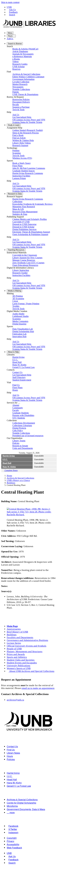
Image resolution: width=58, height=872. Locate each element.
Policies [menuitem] (15, 443)
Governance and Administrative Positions (27, 640)
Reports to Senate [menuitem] (20, 446)
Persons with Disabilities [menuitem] (23, 415)
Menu (10, 33)
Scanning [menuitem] (16, 153)
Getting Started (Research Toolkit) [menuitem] (27, 130)
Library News (13, 752)
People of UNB (14, 648)
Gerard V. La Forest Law (19, 786)
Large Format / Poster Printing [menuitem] (25, 303)
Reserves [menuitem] (16, 69)
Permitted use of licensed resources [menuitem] (27, 435)
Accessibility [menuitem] (13, 844)
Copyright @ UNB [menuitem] (21, 222)
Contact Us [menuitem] (17, 372)
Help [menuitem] (13, 352)
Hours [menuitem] (15, 390)
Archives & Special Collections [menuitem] (26, 74)
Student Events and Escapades (22, 662)
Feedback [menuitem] (13, 859)
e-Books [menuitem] (16, 59)
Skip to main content (10, 2)
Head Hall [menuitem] (17, 362)
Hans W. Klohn (9, 467)
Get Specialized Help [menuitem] (21, 117)
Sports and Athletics (17, 657)
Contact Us (12, 746)
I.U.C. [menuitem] (15, 359)
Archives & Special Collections (20, 478)
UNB (9, 7)
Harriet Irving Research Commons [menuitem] (27, 173)
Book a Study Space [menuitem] (21, 163)
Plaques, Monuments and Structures (24, 651)
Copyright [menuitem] (11, 838)
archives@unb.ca (15, 700)
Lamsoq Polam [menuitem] (19, 178)
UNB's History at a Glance (18, 480)
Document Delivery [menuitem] (21, 102)
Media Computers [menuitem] (20, 321)
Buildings (11, 483)
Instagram (13, 832)
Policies (11, 759)
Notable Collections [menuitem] (21, 89)
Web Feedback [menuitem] (14, 847)
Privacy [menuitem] (10, 841)
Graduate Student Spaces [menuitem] (23, 171)
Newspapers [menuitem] (17, 87)
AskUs (10, 38)
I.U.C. (5, 459)
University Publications (18, 665)
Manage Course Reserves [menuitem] (23, 260)
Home (9, 475)
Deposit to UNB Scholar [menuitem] (23, 227)
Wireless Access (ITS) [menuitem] (22, 158)
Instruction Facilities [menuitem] (21, 176)
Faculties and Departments (20, 637)
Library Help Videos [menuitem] (21, 143)
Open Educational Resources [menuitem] (25, 265)
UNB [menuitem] (9, 853)
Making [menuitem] (14, 291)
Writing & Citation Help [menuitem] (23, 140)
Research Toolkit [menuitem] (19, 273)
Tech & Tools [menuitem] (18, 109)
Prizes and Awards (16, 654)
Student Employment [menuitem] (21, 380)
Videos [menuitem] (15, 61)
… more (11, 812)
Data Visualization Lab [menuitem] (22, 329)
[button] (29, 514)
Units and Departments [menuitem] (22, 448)
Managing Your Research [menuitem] (23, 206)
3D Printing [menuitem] (17, 296)
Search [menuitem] (12, 862)
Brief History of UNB (17, 631)
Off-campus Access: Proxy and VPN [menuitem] (28, 120)
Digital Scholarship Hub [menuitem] (23, 331)
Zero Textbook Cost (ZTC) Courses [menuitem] (28, 262)
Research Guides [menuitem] (19, 64)
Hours (10, 36)
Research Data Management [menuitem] (24, 211)
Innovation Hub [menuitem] (19, 336)
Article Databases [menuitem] (20, 51)
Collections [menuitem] (17, 201)
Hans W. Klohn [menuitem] (19, 365)
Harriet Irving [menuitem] (18, 357)
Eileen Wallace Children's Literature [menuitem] (28, 76)
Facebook (13, 826)
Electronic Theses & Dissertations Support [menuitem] (31, 232)
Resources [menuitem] (16, 250)
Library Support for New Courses (27, 257)
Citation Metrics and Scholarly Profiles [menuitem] (29, 219)
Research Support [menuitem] (20, 145)
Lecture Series (14, 643)
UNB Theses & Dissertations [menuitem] (25, 94)
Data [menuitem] (15, 194)
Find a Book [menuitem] (18, 135)
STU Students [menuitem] (18, 418)
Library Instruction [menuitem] (20, 270)
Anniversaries (14, 629)
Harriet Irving (9, 456)
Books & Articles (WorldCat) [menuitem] (25, 49)
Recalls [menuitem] (15, 104)
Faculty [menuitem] (15, 410)
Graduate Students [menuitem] (20, 413)
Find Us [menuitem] (16, 385)
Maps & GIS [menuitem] (18, 209)
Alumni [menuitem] (15, 405)
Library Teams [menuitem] (18, 440)
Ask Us (12, 9)
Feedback (13, 12)
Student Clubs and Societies (20, 660)
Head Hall (7, 463)
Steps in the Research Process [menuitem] (25, 133)
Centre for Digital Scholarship (21, 802)
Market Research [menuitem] (19, 84)
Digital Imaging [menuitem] (19, 324)
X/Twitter (12, 829)
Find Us (11, 749)
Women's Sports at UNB (19, 668)
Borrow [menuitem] (15, 44)
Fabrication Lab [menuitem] (19, 334)
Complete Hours (11, 470)
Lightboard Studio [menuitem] (20, 316)
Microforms (12, 806)
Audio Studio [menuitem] (18, 314)
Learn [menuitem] (14, 125)
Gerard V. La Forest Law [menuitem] (23, 367)
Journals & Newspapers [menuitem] (23, 54)
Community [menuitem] (17, 408)
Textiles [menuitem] (15, 306)
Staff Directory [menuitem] (19, 377)
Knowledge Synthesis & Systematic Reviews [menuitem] (32, 204)
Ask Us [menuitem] (15, 114)
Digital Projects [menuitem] (19, 428)
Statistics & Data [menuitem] (19, 214)
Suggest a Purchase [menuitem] (21, 107)
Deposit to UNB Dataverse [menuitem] (24, 224)
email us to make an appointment (38, 688)
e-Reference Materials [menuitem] (22, 56)
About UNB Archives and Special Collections (31, 671)
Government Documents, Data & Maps (26, 809)
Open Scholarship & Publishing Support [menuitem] (30, 234)
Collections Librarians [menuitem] (22, 425)
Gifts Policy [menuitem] (17, 430)
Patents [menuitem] (15, 92)
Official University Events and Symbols (26, 646)
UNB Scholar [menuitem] (18, 66)
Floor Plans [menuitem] (17, 165)
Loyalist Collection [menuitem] (20, 82)
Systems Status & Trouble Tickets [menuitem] (27, 122)
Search (12, 14)
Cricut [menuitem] (15, 301)
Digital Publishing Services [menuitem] (24, 229)
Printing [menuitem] (15, 150)
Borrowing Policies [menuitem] (21, 99)
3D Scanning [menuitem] (18, 298)
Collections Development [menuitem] (23, 423)
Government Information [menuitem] (23, 79)
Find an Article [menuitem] (19, 138)
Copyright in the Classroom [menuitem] (24, 255)
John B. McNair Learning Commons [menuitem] (28, 168)
